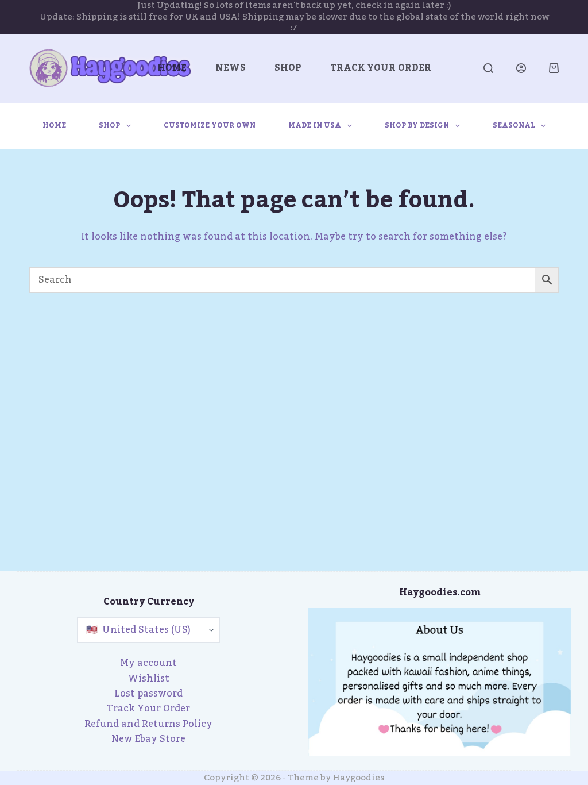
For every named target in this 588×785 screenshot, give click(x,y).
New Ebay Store (148, 739)
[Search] (488, 68)
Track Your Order (380, 68)
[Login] (521, 68)
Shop (287, 68)
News (230, 68)
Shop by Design (417, 125)
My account (148, 663)
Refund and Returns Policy (148, 724)
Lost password (148, 693)
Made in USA (314, 125)
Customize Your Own (210, 125)
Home (172, 68)
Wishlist (148, 678)
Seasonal (514, 125)
